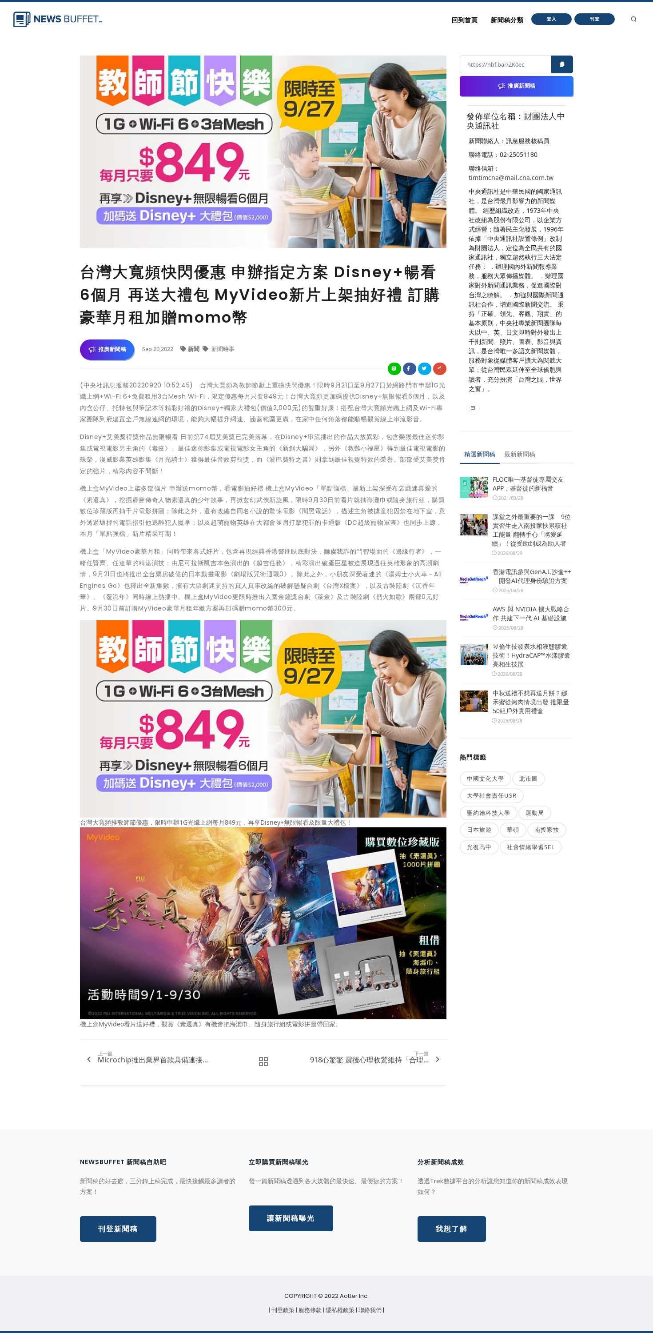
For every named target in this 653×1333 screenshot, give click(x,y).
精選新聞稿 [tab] (479, 454)
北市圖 (528, 778)
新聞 (194, 349)
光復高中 (479, 847)
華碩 (513, 830)
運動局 (535, 813)
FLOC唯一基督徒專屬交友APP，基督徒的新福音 (528, 483)
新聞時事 (222, 349)
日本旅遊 (479, 830)
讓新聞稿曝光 (291, 1218)
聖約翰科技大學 (488, 813)
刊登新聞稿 (118, 1229)
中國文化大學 (485, 778)
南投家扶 (546, 830)
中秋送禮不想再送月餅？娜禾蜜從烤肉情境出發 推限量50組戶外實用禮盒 (531, 702)
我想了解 (452, 1229)
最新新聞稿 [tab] (519, 454)
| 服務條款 (309, 1310)
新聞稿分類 (507, 20)
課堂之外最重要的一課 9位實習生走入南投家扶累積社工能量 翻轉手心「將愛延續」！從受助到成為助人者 (531, 529)
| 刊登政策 (282, 1310)
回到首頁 (465, 20)
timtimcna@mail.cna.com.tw (511, 177)
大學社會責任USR (492, 795)
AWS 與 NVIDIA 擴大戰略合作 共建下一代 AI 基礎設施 (531, 613)
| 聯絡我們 (369, 1310)
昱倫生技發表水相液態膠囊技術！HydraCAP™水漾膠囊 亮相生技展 (531, 655)
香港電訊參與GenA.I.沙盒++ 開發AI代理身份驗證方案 (532, 576)
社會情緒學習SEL (531, 847)
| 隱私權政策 (339, 1310)
